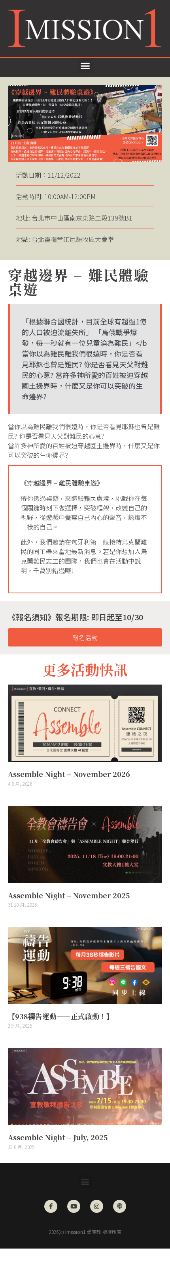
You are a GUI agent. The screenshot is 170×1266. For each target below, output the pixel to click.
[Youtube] (73, 1206)
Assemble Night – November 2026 (69, 774)
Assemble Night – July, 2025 (58, 1137)
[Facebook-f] (50, 1206)
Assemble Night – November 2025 (69, 895)
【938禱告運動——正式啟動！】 (60, 1016)
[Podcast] (119, 1206)
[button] (85, 65)
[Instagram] (96, 1206)
